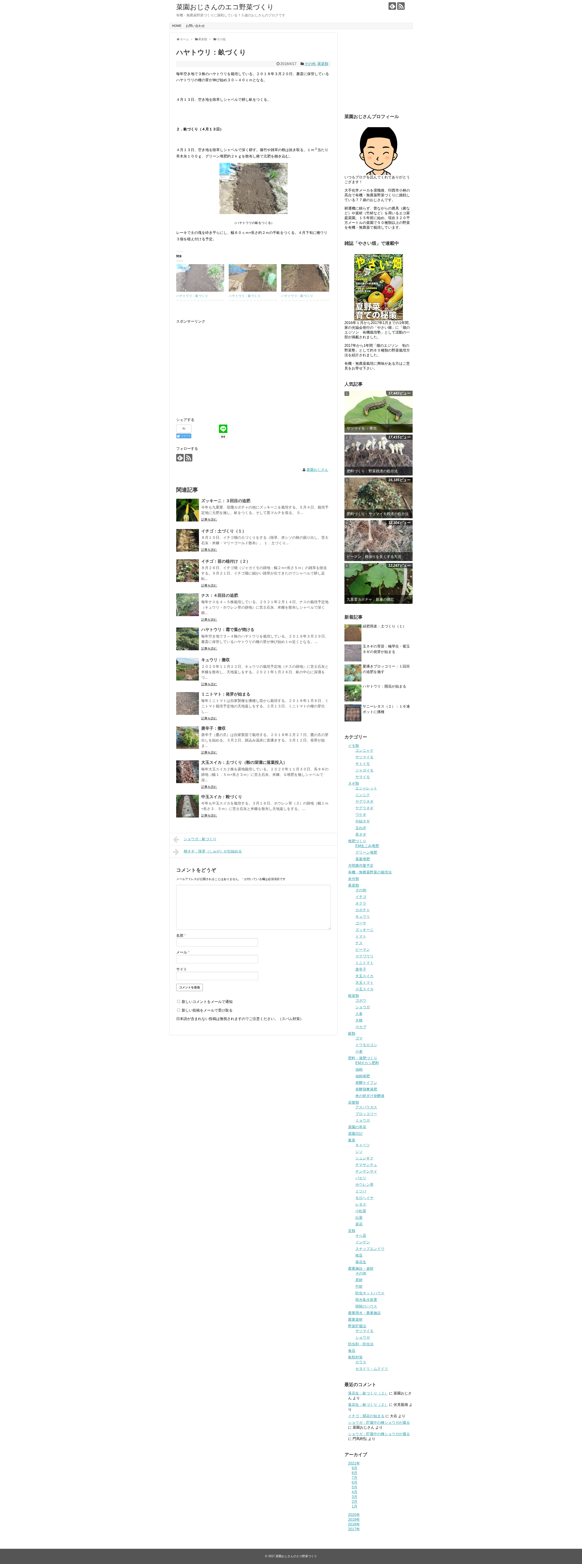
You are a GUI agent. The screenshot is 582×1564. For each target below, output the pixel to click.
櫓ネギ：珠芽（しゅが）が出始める (213, 851)
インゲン (362, 1242)
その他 (310, 64)
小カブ (360, 1027)
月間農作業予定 (361, 866)
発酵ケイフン (366, 1083)
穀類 (351, 1033)
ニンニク (362, 795)
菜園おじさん (317, 470)
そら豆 (360, 1236)
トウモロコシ (366, 1045)
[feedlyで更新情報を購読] (392, 6)
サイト (181, 969)
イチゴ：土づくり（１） (223, 531)
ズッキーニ (364, 930)
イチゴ (360, 897)
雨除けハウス (366, 1306)
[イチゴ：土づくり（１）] (187, 540)
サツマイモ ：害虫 (362, 428)
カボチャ (362, 910)
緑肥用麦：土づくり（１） (384, 626)
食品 (351, 1351)
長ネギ (360, 834)
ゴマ (359, 1038)
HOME (176, 26)
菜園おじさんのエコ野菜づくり (225, 7)
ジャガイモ (364, 770)
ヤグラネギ (364, 801)
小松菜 (360, 1211)
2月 (354, 1501)
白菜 (359, 1218)
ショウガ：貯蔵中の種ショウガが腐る (379, 1423)
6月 (354, 1482)
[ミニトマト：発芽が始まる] (187, 703)
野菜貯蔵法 (357, 1326)
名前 (181, 935)
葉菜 (351, 1140)
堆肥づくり (357, 841)
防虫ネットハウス (369, 1293)
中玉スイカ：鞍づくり (221, 797)
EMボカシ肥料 (367, 1063)
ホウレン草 (364, 1185)
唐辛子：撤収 (213, 728)
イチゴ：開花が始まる (366, 1416)
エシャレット (366, 788)
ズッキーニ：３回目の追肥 (225, 501)
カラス (360, 1362)
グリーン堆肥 (366, 852)
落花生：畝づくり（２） (368, 1393)
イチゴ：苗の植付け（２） (225, 561)
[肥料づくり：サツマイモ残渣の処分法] (378, 497)
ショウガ (362, 1007)
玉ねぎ (360, 828)
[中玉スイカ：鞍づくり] (187, 806)
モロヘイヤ (364, 1198)
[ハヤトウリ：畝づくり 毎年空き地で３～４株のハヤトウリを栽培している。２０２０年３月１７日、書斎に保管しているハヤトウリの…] (253, 278)
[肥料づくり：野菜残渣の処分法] (378, 455)
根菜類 (353, 996)
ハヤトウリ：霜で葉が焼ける (227, 629)
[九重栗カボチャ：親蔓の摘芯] (378, 583)
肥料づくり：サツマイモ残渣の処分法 (378, 514)
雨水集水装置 (366, 1300)
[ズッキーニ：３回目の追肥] (187, 510)
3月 (354, 1497)
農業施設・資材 (361, 1268)
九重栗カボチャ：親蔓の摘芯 (370, 599)
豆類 (351, 1231)
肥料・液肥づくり (362, 1058)
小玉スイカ (364, 989)
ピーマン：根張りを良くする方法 (374, 557)
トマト (360, 936)
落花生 (360, 1262)
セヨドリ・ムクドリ (371, 1369)
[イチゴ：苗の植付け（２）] (187, 570)
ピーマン (362, 950)
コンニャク (364, 750)
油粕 (359, 1069)
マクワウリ (364, 956)
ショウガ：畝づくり (200, 839)
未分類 (353, 879)
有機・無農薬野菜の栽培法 (370, 872)
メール (182, 952)
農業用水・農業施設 (364, 1313)
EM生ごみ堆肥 (367, 846)
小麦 (359, 1051)
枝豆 (359, 1255)
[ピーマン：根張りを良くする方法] (378, 540)
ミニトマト (364, 963)
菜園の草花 (357, 1127)
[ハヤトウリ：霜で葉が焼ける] (187, 639)
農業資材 (355, 1319)
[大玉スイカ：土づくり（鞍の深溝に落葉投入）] (187, 771)
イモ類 (353, 746)
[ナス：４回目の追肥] (187, 604)
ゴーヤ (360, 923)
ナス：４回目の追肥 (219, 595)
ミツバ (360, 1191)
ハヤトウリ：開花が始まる (384, 686)
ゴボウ (360, 1000)
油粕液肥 (362, 1076)
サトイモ (362, 764)
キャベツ (362, 1145)
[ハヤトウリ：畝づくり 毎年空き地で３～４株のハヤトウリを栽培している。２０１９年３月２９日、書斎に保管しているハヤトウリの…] (200, 278)
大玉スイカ (364, 976)
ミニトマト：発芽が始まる (225, 694)
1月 (354, 1506)
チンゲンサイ (366, 1171)
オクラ (360, 903)
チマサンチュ (366, 1165)
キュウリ (362, 917)
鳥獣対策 (355, 1357)
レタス (360, 1204)
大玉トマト (364, 982)
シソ (359, 1152)
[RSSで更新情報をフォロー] (401, 6)
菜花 (359, 1224)
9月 (354, 1468)
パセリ (360, 1178)
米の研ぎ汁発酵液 (369, 1096)
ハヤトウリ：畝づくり (192, 296)
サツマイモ (364, 757)
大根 (359, 1020)
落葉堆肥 (362, 859)
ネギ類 (353, 783)
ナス (359, 943)
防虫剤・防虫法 (361, 1344)
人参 (359, 1014)
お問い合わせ (195, 26)
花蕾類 (353, 1102)
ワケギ (360, 815)
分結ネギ (362, 821)
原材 (359, 1280)
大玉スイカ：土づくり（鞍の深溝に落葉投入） (244, 762)
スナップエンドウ (369, 1249)
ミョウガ (362, 1120)
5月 (354, 1487)
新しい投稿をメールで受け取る (207, 1010)
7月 (354, 1478)
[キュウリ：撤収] (187, 669)
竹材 (359, 1286)
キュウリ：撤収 (215, 660)
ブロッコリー (366, 1114)
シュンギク (364, 1158)
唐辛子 (360, 969)
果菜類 (322, 64)
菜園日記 (355, 1134)
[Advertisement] (214, 372)
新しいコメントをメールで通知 (207, 1002)
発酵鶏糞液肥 (366, 1089)
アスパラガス (366, 1107)
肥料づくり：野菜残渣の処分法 (372, 471)
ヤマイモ (362, 777)
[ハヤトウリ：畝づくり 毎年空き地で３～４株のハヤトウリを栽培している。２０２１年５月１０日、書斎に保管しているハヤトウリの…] (305, 278)
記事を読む (209, 519)
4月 (354, 1492)
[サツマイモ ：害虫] (378, 412)
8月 (354, 1473)
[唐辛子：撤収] (187, 737)
